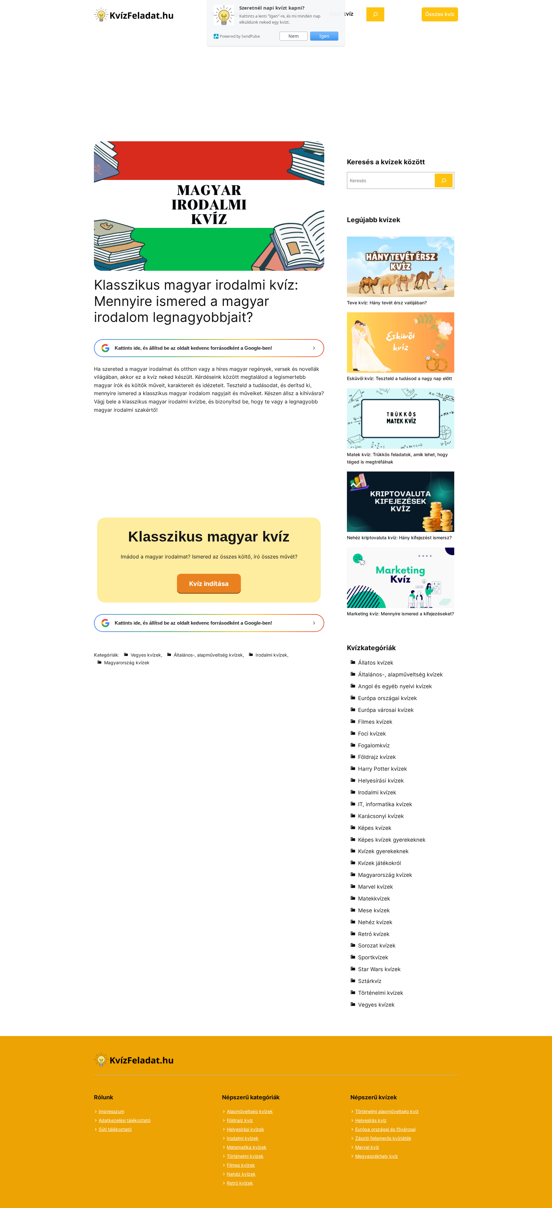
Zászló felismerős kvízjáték (383, 1138)
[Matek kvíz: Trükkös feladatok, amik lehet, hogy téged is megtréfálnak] (400, 419)
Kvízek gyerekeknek (383, 851)
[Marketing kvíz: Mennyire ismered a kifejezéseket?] (400, 579)
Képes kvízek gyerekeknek (391, 840)
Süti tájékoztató (115, 1129)
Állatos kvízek (375, 662)
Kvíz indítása (209, 584)
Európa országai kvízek (387, 698)
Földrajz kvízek (377, 757)
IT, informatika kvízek (385, 804)
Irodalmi (236, 1138)
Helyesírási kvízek (381, 780)
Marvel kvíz (367, 1147)
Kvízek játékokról (379, 863)
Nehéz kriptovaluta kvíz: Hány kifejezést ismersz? (399, 537)
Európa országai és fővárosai (385, 1129)
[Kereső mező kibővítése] (375, 14)
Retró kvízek (373, 934)
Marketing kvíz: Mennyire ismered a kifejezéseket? (400, 613)
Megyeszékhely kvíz (376, 1156)
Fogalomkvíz (374, 745)
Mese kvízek (374, 910)
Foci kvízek (372, 733)
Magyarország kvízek (127, 662)
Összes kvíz (440, 14)
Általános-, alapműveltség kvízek (208, 655)
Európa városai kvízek (386, 710)
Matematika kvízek (246, 1147)
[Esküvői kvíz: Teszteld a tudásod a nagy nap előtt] (400, 343)
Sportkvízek (373, 957)
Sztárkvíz (369, 981)
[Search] (444, 180)
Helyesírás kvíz (371, 1120)
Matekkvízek (374, 898)
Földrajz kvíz (240, 1120)
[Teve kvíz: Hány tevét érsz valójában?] (400, 268)
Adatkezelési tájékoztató (124, 1120)
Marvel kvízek (375, 887)
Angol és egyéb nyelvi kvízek (395, 686)
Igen (324, 36)
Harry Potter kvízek (382, 769)
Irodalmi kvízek (271, 655)
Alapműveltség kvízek (250, 1111)
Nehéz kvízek (375, 922)
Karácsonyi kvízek (381, 816)
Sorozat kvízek (376, 945)
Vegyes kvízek (146, 655)
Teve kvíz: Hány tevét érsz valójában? (387, 302)
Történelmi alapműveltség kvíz (387, 1111)
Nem (293, 36)
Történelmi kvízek (380, 993)
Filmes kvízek (375, 722)
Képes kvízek (374, 828)
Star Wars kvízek (379, 969)
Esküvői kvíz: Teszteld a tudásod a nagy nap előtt (399, 378)
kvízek (251, 1138)
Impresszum (111, 1111)
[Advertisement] (276, 76)
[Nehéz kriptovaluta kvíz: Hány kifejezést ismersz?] (400, 503)
